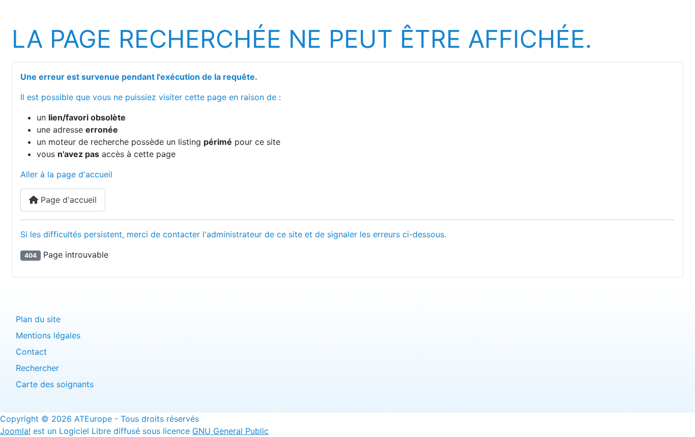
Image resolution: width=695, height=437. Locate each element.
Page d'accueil (67, 200)
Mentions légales (48, 335)
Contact (31, 352)
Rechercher (37, 368)
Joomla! (15, 431)
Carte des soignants (55, 384)
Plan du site (38, 319)
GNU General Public (230, 431)
